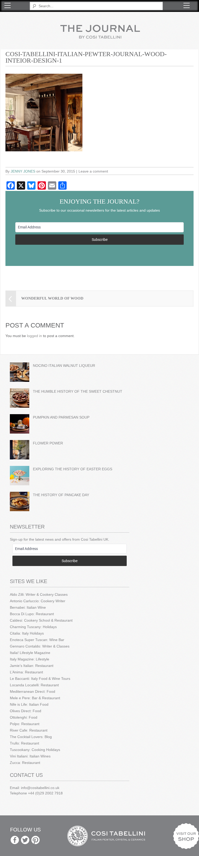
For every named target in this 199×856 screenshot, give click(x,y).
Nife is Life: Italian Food (29, 704)
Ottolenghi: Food (23, 717)
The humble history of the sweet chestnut (77, 391)
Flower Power (48, 443)
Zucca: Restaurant (25, 763)
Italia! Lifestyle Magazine (30, 653)
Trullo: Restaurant (24, 743)
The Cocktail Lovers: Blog (31, 737)
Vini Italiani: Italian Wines (30, 756)
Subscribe (100, 239)
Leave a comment (93, 171)
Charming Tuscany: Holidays (33, 627)
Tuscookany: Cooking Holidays (35, 750)
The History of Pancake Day (61, 495)
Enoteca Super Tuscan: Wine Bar (37, 640)
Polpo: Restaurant (24, 724)
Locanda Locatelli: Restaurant (34, 685)
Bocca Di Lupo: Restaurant (32, 614)
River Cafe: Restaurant (28, 730)
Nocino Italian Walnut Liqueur (64, 365)
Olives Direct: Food (25, 711)
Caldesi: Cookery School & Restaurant (41, 620)
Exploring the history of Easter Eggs (72, 469)
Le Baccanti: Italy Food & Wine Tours (40, 678)
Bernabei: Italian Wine (28, 607)
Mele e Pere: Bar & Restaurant (35, 698)
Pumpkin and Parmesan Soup (61, 417)
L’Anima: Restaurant (26, 672)
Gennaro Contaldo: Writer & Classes (39, 646)
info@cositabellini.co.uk (40, 788)
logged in (34, 336)
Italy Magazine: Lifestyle (29, 659)
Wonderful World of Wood (52, 298)
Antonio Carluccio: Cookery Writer (37, 601)
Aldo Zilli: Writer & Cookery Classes (39, 594)
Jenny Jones (23, 171)
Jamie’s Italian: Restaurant (31, 666)
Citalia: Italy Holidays (27, 633)
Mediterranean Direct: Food (32, 691)
